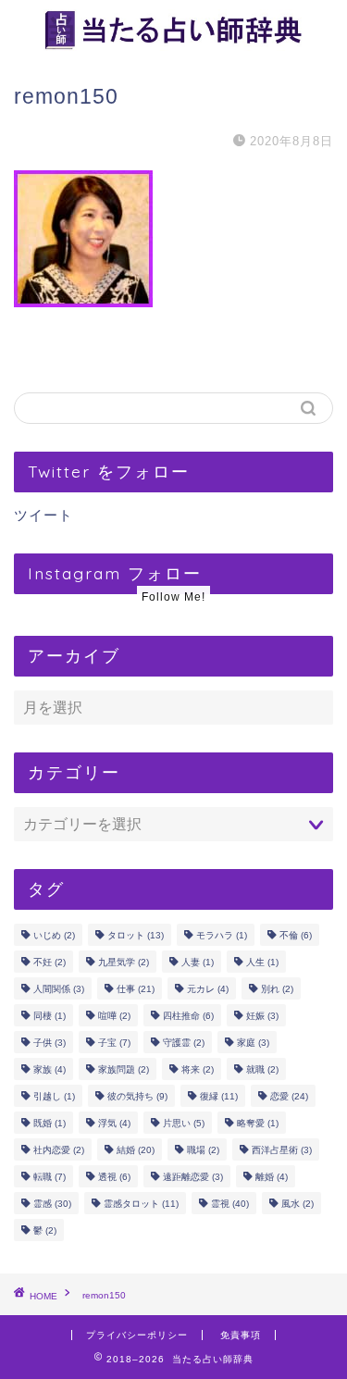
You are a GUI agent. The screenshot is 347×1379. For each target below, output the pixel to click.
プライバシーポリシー (137, 1335)
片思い (183, 1123)
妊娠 (262, 1016)
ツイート (43, 515)
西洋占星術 (282, 1150)
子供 (49, 1042)
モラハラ (221, 935)
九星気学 (123, 962)
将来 (197, 1069)
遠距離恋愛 (193, 1177)
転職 (49, 1177)
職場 (203, 1150)
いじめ (54, 935)
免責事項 (240, 1335)
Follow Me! (173, 596)
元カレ (208, 989)
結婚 (136, 1150)
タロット (135, 935)
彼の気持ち (137, 1096)
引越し (54, 1096)
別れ (277, 989)
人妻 (197, 962)
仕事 (136, 989)
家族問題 (123, 1069)
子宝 (114, 1042)
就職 (262, 1069)
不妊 (49, 962)
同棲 (49, 1016)
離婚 (271, 1177)
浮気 (114, 1123)
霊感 (52, 1204)
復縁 (219, 1096)
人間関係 (58, 989)
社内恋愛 (58, 1150)
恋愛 (289, 1096)
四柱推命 (188, 1016)
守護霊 (183, 1042)
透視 (114, 1177)
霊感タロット (141, 1204)
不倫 (295, 935)
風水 (297, 1204)
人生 (262, 962)
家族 (49, 1069)
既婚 (49, 1123)
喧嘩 (114, 1016)
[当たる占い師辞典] (173, 44)
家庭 (253, 1042)
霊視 (230, 1204)
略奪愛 (258, 1123)
